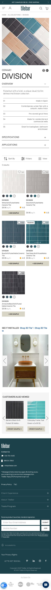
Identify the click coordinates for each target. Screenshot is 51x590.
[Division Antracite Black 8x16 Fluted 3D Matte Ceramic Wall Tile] (3, 196)
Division (26, 15)
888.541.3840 (9, 461)
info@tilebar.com (10, 466)
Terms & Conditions (43, 535)
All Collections (14, 15)
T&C (15, 484)
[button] (8, 545)
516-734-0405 (10, 456)
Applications (9, 144)
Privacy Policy (6, 484)
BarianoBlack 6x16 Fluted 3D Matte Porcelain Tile (13, 422)
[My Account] (10, 7)
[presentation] (4, 416)
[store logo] (25, 8)
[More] (14, 196)
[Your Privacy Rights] (4, 585)
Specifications (10, 137)
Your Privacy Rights (9, 555)
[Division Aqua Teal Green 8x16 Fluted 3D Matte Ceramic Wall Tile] (11, 196)
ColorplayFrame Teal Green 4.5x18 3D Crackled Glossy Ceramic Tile (35, 422)
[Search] (41, 8)
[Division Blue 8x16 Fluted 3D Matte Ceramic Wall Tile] (7, 196)
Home (4, 15)
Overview (7, 83)
